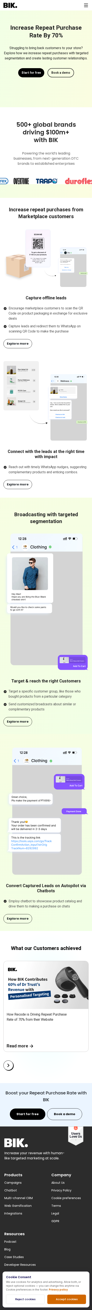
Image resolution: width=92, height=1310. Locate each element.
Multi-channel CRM (18, 1198)
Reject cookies (25, 1299)
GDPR (55, 1221)
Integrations (13, 1213)
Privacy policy (58, 1289)
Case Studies (14, 1257)
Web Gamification (18, 1206)
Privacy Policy (61, 1190)
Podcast (10, 1241)
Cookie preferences (66, 1198)
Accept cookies (67, 1299)
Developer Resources (20, 1265)
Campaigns (13, 1183)
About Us (58, 1183)
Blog (7, 1249)
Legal (55, 1213)
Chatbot (10, 1190)
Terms (56, 1206)
